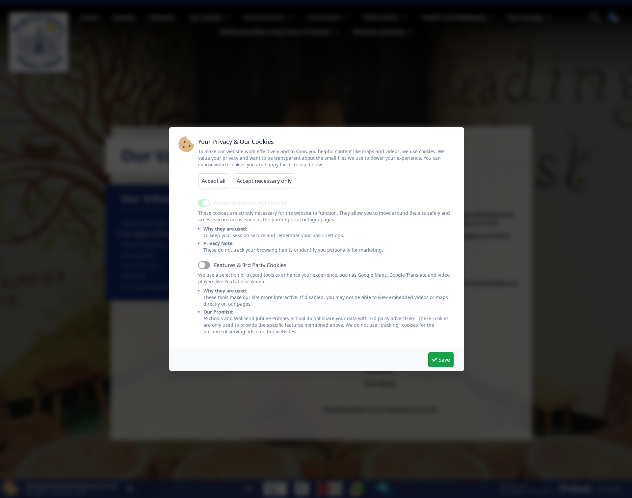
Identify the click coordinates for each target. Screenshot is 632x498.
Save (443, 359)
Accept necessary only (264, 180)
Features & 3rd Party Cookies (250, 265)
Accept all (213, 180)
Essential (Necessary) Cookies (250, 203)
